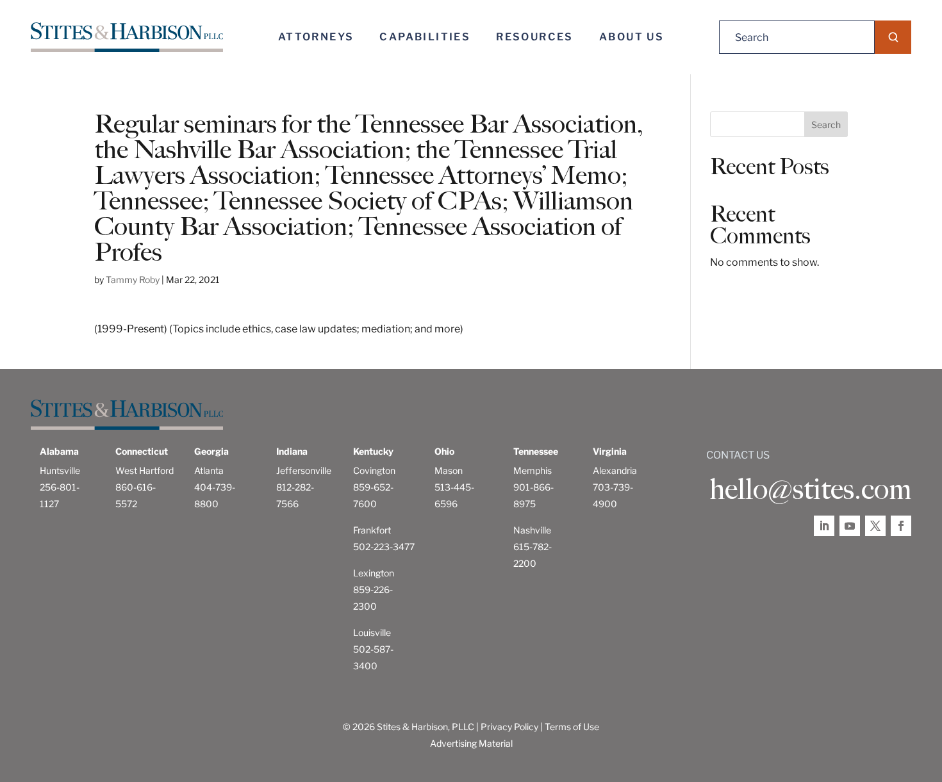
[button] (893, 37)
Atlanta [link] (209, 470)
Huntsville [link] (60, 470)
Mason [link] (448, 470)
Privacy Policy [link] (509, 726)
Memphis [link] (532, 470)
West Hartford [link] (144, 470)
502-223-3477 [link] (384, 546)
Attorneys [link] (316, 37)
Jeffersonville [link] (303, 470)
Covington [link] (374, 470)
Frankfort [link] (372, 530)
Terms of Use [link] (572, 726)
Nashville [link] (532, 530)
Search (826, 124)
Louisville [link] (372, 632)
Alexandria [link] (615, 470)
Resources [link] (535, 37)
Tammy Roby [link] (133, 279)
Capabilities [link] (424, 37)
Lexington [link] (373, 572)
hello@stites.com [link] (810, 489)
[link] (127, 37)
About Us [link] (631, 37)
